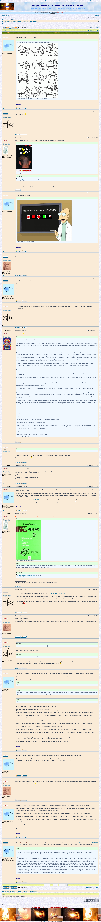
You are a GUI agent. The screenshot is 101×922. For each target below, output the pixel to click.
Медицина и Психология (30, 21)
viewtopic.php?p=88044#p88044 (32, 499)
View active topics (15, 19)
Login (4, 15)
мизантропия (62, 593)
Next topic (97, 30)
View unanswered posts (6, 19)
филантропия (53, 593)
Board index (5, 21)
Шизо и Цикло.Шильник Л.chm (25, 179)
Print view (5, 30)
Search (97, 15)
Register (8, 15)
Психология (6, 24)
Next (98, 27)
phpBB (45, 921)
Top (3, 108)
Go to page (88, 27)
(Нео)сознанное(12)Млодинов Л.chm (26, 575)
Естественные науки (16, 21)
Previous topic (91, 30)
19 (96, 27)
